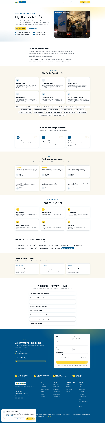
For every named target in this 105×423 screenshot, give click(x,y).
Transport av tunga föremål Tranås (54, 112)
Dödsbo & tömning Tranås (34, 106)
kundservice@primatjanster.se (22, 393)
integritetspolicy (71, 358)
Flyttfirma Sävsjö (32, 248)
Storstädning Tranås (54, 109)
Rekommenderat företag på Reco (31, 361)
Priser (42, 1)
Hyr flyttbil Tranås (82, 112)
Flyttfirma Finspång (38, 414)
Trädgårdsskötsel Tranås (46, 115)
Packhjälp (42, 387)
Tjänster (31, 1)
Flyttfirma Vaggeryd (44, 248)
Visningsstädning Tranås (40, 109)
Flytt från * (58, 347)
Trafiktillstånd (82, 398)
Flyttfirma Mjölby (41, 416)
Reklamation (81, 399)
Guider (46, 1)
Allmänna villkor (61, 420)
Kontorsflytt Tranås (39, 112)
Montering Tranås (58, 106)
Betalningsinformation (83, 401)
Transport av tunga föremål (71, 387)
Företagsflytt (43, 386)
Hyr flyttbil (68, 391)
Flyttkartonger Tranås (70, 112)
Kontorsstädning (56, 387)
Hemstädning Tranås (70, 106)
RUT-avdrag (81, 391)
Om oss (51, 1)
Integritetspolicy (69, 420)
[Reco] (22, 398)
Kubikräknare (82, 389)
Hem (16, 6)
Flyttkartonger (69, 389)
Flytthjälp (42, 384)
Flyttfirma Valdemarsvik (76, 414)
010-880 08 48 (76, 1)
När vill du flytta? (59, 352)
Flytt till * (74, 347)
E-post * (57, 341)
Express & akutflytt (44, 398)
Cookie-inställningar (86, 420)
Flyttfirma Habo (65, 245)
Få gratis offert (85, 2)
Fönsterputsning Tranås (67, 109)
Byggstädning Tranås (26, 109)
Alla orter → (48, 416)
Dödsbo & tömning (44, 392)
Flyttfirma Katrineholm (66, 414)
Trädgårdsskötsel (57, 396)
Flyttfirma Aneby (20, 245)
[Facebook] (16, 398)
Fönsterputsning (56, 394)
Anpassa (6, 418)
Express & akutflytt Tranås (25, 112)
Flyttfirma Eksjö (31, 245)
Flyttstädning (56, 384)
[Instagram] (19, 398)
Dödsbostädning (56, 398)
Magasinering (69, 384)
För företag (81, 394)
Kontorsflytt (43, 399)
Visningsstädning (56, 391)
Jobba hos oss (82, 404)
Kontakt (57, 1)
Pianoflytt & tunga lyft (45, 389)
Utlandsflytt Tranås (21, 106)
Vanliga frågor (82, 392)
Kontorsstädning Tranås (84, 106)
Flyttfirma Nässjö (42, 245)
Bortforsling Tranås (80, 109)
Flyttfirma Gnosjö (56, 248)
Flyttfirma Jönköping (77, 245)
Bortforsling (68, 386)
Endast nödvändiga (19, 418)
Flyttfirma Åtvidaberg (56, 414)
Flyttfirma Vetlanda (54, 245)
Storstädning (56, 392)
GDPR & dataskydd (77, 420)
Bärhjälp (42, 394)
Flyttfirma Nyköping (86, 414)
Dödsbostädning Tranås (60, 115)
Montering (43, 396)
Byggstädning (56, 389)
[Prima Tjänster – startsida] (20, 2)
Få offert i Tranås (20, 28)
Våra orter (20, 6)
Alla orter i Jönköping (67, 248)
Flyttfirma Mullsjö (21, 248)
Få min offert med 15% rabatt (72, 362)
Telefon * (74, 336)
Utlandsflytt (43, 391)
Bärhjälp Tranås (47, 106)
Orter (37, 1)
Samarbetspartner (82, 396)
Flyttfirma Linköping (47, 414)
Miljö (80, 403)
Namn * (57, 336)
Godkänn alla (30, 418)
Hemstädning (56, 386)
